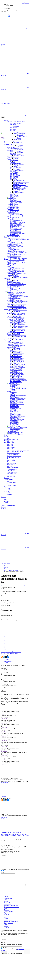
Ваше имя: (4, 939)
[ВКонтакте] (8, 657)
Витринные (16, 348)
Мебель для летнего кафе (11, 309)
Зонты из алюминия (15, 408)
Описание (6, 659)
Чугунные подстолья (12, 287)
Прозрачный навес (15, 384)
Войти (26, 28)
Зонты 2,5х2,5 (11, 439)
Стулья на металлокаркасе (17, 233)
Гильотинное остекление (20, 308)
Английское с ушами (19, 180)
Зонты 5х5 (10, 448)
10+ (5, 649)
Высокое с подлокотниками (21, 182)
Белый (9, 241)
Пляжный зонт (11, 470)
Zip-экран (13, 395)
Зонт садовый (11, 464)
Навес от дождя (14, 423)
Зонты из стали (11, 460)
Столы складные (11, 485)
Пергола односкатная (19, 324)
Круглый (9, 247)
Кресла (9, 216)
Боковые (12, 398)
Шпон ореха (10, 304)
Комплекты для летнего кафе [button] (18, 273)
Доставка (6, 440)
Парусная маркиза (15, 426)
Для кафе (12, 409)
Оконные (12, 425)
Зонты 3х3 (10, 441)
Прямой (19, 151)
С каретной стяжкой (18, 191)
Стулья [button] (14, 218)
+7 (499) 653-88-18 (6, 832)
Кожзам (15, 158)
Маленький (20, 148)
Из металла (13, 364)
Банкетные (10, 264)
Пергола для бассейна (19, 320)
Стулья (6, 259)
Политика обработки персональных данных (17, 835)
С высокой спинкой (22, 136)
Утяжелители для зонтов (13, 457)
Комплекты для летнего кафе (15, 319)
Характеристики (8, 661)
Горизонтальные (17, 351)
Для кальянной (17, 142)
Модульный (20, 135)
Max (9, 15)
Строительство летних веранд (12, 339)
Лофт (14, 161)
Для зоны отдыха (18, 141)
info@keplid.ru (25, 3)
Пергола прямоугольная (19, 327)
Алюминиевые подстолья (17, 238)
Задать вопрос (4, 782)
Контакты (6, 442)
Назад (5, 141)
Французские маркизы (16, 432)
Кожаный (19, 146)
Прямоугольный (14, 210)
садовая (15, 280)
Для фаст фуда (11, 213)
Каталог (3, 138)
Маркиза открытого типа (17, 419)
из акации (13, 323)
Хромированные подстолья (17, 240)
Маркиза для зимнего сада (20, 362)
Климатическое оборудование (15, 434)
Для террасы (13, 363)
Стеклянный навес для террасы (18, 388)
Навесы (12, 367)
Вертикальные (17, 346)
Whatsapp (2, 15)
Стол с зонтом (11, 475)
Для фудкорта (10, 215)
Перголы (9, 348)
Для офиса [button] (16, 143)
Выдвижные (16, 349)
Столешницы (7, 291)
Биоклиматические (15, 357)
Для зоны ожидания (12, 206)
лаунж (15, 279)
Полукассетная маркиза (16, 428)
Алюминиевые (17, 302)
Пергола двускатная (15, 370)
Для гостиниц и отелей (19, 183)
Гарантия (6, 927)
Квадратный (10, 245)
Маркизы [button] (12, 340)
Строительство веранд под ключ (19, 296)
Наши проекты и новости (11, 921)
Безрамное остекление (19, 304)
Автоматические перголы (17, 353)
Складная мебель (8, 479)
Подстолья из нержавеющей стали (19, 239)
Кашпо (9, 337)
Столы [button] (14, 198)
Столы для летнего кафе (16, 215)
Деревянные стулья (12, 267)
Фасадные (13, 431)
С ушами (15, 193)
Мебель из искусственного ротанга (16, 313)
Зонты (5, 435)
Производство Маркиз (16, 295)
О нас (5, 917)
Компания (3, 497)
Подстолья (7, 278)
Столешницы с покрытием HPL (19, 252)
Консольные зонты (12, 469)
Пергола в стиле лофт (16, 369)
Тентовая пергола (15, 389)
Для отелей (10, 157)
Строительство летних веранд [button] (15, 293)
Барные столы (11, 253)
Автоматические (14, 397)
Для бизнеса (10, 156)
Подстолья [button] (17, 236)
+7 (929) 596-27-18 (16, 832)
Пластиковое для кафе (19, 188)
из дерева (12, 325)
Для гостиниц (17, 139)
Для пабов (10, 210)
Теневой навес (14, 429)
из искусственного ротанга (20, 277)
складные (12, 331)
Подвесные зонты (12, 472)
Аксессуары (10, 338)
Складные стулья (11, 484)
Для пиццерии (11, 212)
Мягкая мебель (8, 144)
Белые (8, 266)
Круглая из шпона (12, 297)
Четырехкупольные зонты (17, 402)
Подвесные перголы (19, 329)
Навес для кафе (14, 422)
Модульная (13, 154)
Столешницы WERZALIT (17, 260)
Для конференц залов (13, 207)
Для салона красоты (18, 155)
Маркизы (9, 391)
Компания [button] (6, 436)
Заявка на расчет (16, 652)
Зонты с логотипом (12, 467)
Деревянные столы (12, 242)
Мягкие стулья (11, 235)
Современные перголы (19, 335)
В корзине (9, 652)
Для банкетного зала (12, 204)
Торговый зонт (11, 476)
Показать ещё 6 (14, 217)
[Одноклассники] (2, 657)
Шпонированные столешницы (18, 258)
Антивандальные (11, 263)
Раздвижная (13, 385)
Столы (5, 237)
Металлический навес (19, 367)
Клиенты (6, 924)
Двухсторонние (14, 407)
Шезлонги (6, 478)
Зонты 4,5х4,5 (14, 392)
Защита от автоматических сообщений (12, 944)
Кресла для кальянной (16, 225)
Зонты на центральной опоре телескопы (18, 450)
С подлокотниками (15, 232)
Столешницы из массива (17, 251)
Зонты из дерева (11, 459)
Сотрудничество (8, 923)
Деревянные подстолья (13, 288)
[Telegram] (4, 657)
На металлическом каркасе (20, 186)
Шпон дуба (10, 303)
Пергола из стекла (18, 323)
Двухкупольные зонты (13, 454)
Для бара (12, 248)
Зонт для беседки (11, 463)
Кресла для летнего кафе (13, 317)
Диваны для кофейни (16, 165)
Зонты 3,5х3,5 (11, 442)
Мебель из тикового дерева (17, 268)
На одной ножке (14, 208)
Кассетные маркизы (15, 411)
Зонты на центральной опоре (18, 398)
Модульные (13, 200)
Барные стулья (11, 273)
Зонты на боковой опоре (13, 453)
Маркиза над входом (19, 364)
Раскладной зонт (11, 473)
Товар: (2, 942)
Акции (6, 926)
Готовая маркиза (14, 406)
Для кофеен (13, 171)
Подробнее (4, 714)
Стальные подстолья (15, 245)
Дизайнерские (11, 269)
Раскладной (20, 152)
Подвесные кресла (12, 335)
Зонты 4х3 (10, 444)
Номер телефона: (5, 940)
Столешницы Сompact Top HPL (19, 254)
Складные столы (14, 213)
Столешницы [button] (19, 246)
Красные (15, 160)
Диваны (9, 159)
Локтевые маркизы (15, 414)
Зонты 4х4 (13, 390)
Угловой (19, 138)
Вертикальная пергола (16, 359)
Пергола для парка (15, 373)
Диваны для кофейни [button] (19, 133)
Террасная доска (11, 347)
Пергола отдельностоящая (17, 378)
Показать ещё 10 (14, 290)
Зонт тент (9, 466)
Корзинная (13, 413)
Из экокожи (20, 145)
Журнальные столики (16, 202)
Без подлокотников (15, 163)
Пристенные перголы (19, 330)
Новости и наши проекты (8, 505)
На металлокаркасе (15, 201)
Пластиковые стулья (12, 275)
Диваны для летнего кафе (17, 270)
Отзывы (6, 502)
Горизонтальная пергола (20, 310)
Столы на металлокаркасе (17, 214)
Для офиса (10, 150)
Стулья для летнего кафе (13, 334)
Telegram (5, 15)
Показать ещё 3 (14, 261)
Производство (8, 920)
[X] (6, 657)
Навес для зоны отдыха (16, 366)
